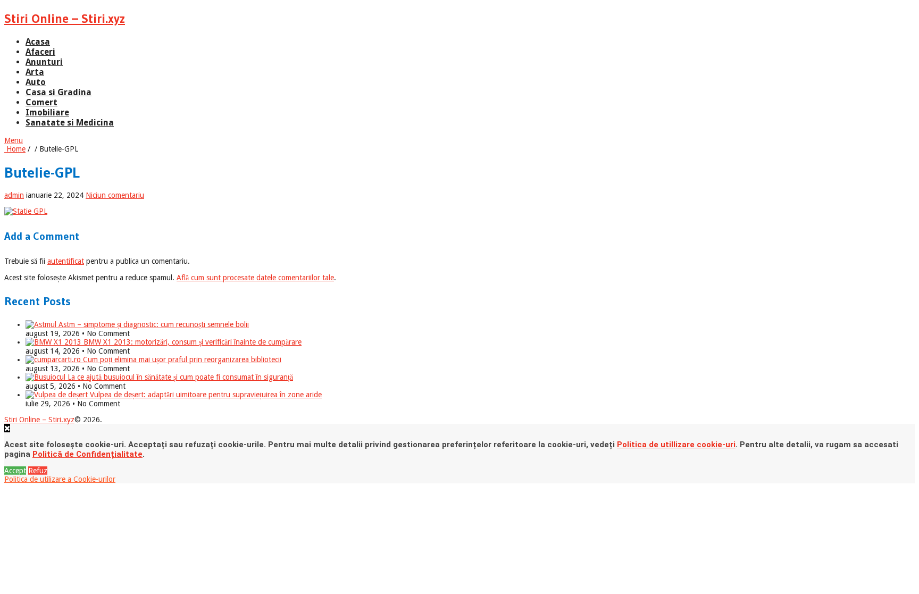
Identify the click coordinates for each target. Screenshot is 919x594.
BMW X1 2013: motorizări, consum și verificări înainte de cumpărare (191, 342)
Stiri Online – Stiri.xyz (64, 18)
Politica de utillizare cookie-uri (676, 444)
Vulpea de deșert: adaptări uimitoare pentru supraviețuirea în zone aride (205, 394)
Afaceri (40, 52)
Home (15, 149)
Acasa (38, 42)
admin (14, 195)
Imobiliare (47, 112)
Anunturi (44, 62)
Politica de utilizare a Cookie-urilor (59, 479)
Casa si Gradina (58, 92)
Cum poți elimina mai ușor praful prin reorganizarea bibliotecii (181, 359)
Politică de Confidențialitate (87, 454)
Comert (41, 102)
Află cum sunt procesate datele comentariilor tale (255, 277)
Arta (35, 72)
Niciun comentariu (115, 195)
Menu (13, 140)
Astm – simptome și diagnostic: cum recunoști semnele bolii (152, 324)
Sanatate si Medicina (70, 123)
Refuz (37, 470)
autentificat (65, 261)
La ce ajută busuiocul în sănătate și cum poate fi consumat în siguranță (179, 377)
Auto (36, 82)
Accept (15, 470)
